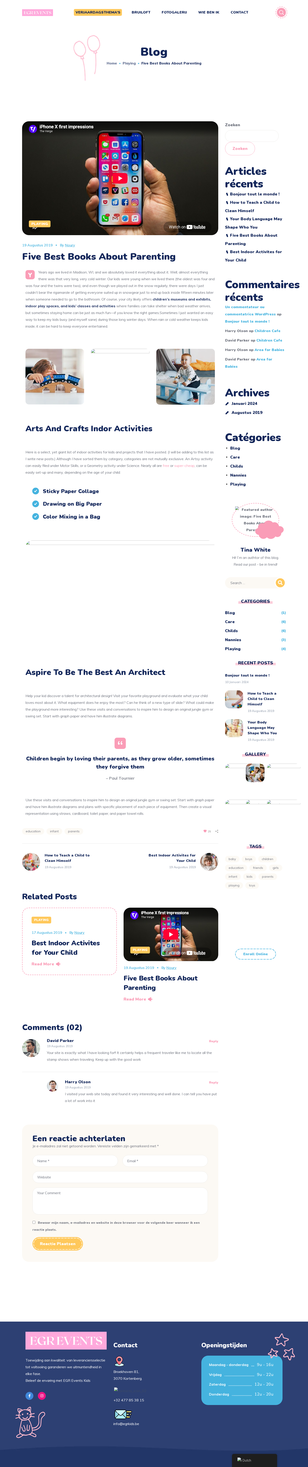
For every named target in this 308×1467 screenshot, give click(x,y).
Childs (236, 466)
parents (74, 831)
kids (250, 877)
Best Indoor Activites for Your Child (66, 948)
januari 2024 (244, 403)
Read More (43, 964)
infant (54, 831)
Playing (129, 63)
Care (235, 457)
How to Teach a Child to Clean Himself (262, 699)
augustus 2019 (247, 412)
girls (276, 868)
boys (248, 859)
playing (234, 885)
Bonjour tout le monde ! (255, 194)
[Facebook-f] (29, 1396)
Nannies (238, 475)
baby (232, 859)
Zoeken (232, 125)
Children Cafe (267, 330)
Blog (235, 448)
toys (252, 885)
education (33, 831)
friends (258, 868)
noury (70, 245)
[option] (69, 941)
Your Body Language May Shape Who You (262, 728)
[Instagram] (42, 1396)
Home (112, 63)
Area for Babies (269, 349)
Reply (213, 1041)
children (267, 859)
